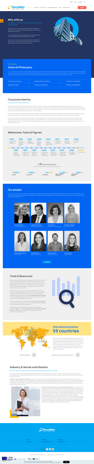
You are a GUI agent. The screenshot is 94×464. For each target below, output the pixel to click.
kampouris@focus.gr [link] (53, 243)
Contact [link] (80, 2)
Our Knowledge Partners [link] (52, 7)
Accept (66, 462)
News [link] (60, 7)
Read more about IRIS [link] (25, 355)
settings (58, 462)
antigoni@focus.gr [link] (69, 219)
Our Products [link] (43, 7)
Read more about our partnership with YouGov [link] (62, 355)
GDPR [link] (71, 2)
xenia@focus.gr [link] (19, 217)
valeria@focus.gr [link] (52, 220)
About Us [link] (29, 7)
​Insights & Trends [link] (66, 7)
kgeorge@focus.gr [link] (36, 220)
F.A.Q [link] (75, 2)
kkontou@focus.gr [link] (69, 244)
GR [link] (84, 2)
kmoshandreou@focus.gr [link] (21, 248)
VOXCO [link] (30, 292)
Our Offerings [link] (36, 7)
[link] (1, 21)
